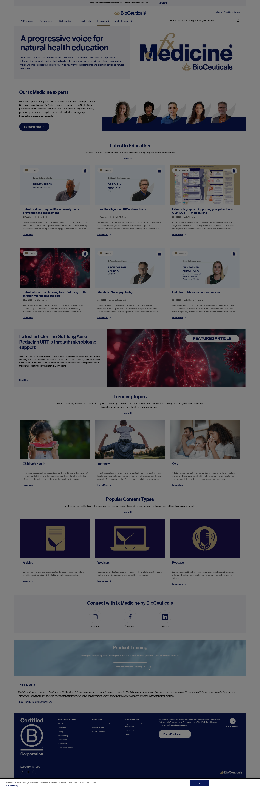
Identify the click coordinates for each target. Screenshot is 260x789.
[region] (130, 783)
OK (199, 783)
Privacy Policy (11, 786)
